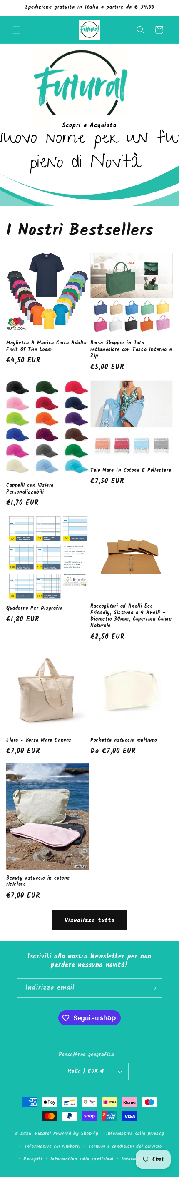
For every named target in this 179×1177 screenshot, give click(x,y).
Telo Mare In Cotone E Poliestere (130, 470)
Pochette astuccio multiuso (123, 740)
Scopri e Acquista (89, 125)
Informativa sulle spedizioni (82, 1159)
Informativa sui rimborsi (53, 1146)
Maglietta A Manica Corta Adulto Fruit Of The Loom (46, 346)
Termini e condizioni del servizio (125, 1146)
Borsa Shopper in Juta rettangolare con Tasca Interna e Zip (131, 349)
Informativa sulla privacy (135, 1133)
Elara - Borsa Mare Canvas (39, 740)
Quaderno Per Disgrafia (34, 608)
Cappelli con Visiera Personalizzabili (30, 488)
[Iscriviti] (153, 988)
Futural (43, 1133)
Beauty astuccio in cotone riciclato (38, 881)
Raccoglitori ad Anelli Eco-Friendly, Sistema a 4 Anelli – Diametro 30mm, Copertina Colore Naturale (131, 616)
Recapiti (32, 1159)
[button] (16, 30)
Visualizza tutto (90, 920)
